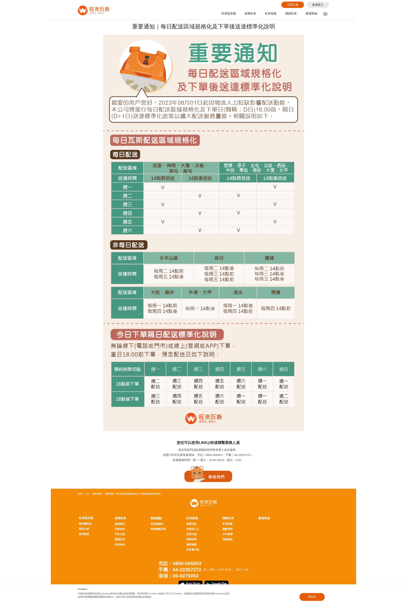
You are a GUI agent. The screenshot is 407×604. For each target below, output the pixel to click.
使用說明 (84, 534)
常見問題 (227, 523)
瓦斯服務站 (157, 523)
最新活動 (97, 493)
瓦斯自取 (120, 529)
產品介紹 (84, 528)
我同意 (312, 596)
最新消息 (191, 523)
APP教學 (227, 534)
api (87, 493)
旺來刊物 (191, 534)
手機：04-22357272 (179, 569)
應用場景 (191, 544)
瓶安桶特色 (85, 523)
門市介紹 (120, 534)
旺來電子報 (192, 549)
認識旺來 (120, 539)
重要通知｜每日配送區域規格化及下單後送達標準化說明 (133, 493)
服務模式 (120, 523)
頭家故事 (191, 539)
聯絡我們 (227, 529)
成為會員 (227, 539)
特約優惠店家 (158, 529)
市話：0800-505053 (179, 563)
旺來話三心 (192, 529)
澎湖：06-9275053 (178, 575)
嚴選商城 (311, 13)
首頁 (80, 493)
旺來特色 (120, 544)
